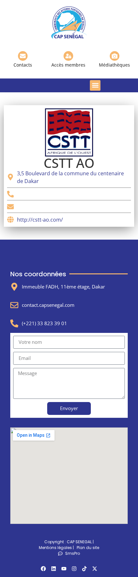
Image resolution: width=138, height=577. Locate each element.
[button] (95, 85)
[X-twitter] (95, 568)
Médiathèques (114, 65)
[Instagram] (74, 568)
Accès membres (68, 65)
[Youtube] (64, 568)
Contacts (22, 65)
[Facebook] (43, 568)
